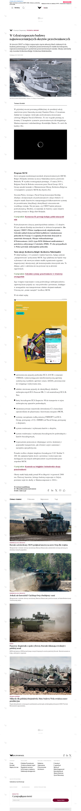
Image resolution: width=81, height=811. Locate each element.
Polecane (30, 499)
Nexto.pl (56, 767)
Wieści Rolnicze (58, 773)
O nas (11, 763)
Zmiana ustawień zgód (28, 765)
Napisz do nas (14, 767)
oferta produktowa (40, 787)
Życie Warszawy (59, 775)
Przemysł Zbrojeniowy (20, 30)
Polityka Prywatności (27, 763)
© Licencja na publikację (22, 487)
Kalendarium (26, 787)
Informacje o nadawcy (28, 769)
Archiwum (41, 769)
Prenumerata (42, 767)
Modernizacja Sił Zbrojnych (17, 542)
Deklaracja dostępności (28, 771)
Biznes (11, 643)
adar (46, 8)
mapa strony (13, 787)
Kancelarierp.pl (58, 771)
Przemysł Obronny (33, 30)
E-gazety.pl (57, 765)
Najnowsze (44, 499)
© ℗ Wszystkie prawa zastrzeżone (25, 489)
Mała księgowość (59, 769)
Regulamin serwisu (27, 767)
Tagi (56, 499)
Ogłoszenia (41, 765)
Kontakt (12, 765)
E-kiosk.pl (57, 763)
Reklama (40, 763)
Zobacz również (15, 499)
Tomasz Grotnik (19, 103)
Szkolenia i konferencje (17, 782)
